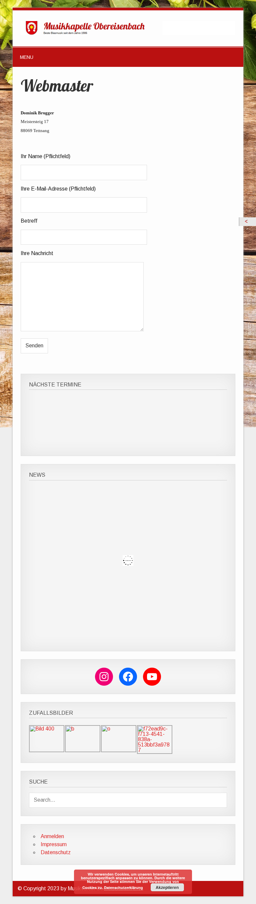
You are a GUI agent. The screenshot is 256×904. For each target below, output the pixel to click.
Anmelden (52, 836)
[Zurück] (248, 221)
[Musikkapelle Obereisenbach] (128, 33)
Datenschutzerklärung (123, 887)
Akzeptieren (167, 887)
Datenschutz (56, 852)
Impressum (54, 844)
